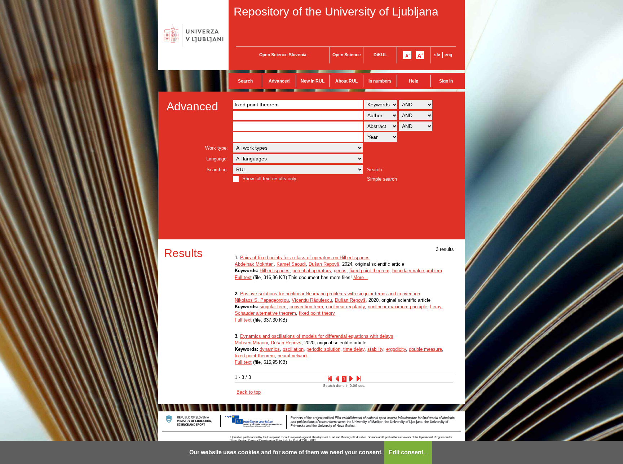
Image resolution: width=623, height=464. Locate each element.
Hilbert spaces (275, 270)
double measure (425, 349)
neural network (293, 355)
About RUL (346, 81)
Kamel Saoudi (291, 264)
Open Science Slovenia (282, 54)
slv (437, 54)
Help (413, 81)
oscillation (293, 349)
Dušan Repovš (324, 264)
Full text (243, 277)
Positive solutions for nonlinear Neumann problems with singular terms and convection (330, 293)
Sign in (446, 81)
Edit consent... (408, 452)
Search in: (217, 169)
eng (448, 54)
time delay (353, 349)
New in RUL (312, 81)
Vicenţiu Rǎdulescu (312, 300)
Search (245, 81)
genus (340, 270)
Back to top (249, 392)
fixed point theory (317, 313)
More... (360, 277)
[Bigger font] (420, 55)
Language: (217, 159)
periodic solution (323, 349)
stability (375, 349)
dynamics (270, 349)
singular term (273, 306)
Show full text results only (269, 178)
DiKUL (380, 54)
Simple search (382, 179)
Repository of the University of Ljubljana (336, 11)
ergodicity (396, 349)
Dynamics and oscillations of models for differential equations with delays (316, 336)
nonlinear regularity (345, 306)
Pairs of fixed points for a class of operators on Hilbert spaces (305, 257)
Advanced (279, 81)
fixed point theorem (369, 270)
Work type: (216, 148)
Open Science (346, 54)
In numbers (380, 81)
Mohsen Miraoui (251, 342)
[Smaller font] (407, 55)
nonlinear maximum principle (397, 306)
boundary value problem (417, 270)
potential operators (311, 270)
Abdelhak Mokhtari (254, 264)
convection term (306, 306)
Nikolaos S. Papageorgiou (262, 300)
